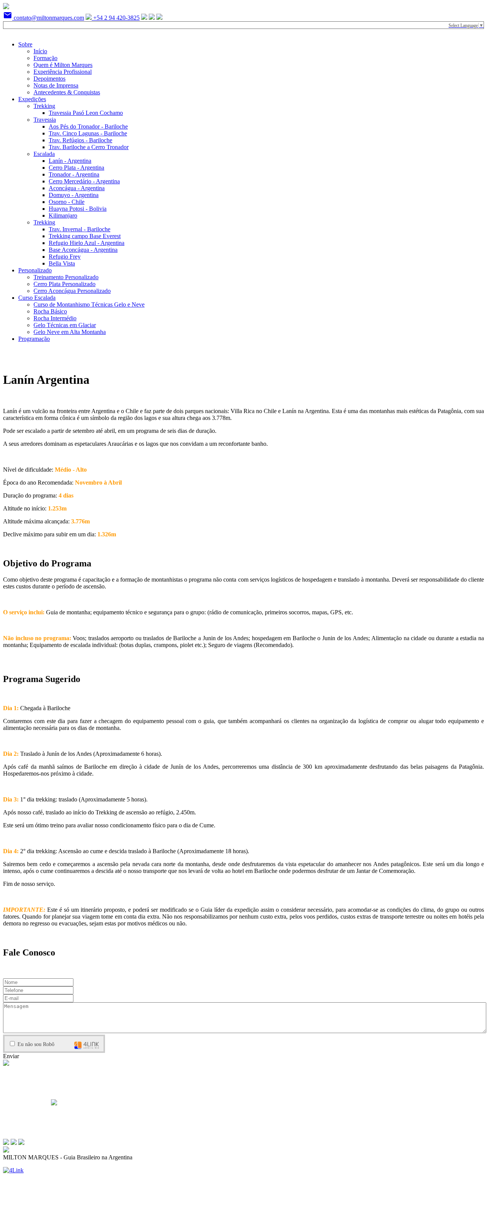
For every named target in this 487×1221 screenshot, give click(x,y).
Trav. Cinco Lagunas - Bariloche (88, 133)
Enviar (11, 1056)
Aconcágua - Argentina (77, 188)
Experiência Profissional (62, 71)
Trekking (44, 106)
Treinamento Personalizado (66, 277)
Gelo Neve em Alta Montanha (69, 332)
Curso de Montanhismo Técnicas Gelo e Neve (89, 304)
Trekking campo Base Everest (85, 236)
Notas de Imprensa (55, 85)
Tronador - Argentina (74, 174)
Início (40, 51)
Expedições (32, 99)
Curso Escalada (37, 297)
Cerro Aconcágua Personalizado (72, 291)
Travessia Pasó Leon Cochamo (86, 113)
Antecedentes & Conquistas (66, 92)
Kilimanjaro (63, 215)
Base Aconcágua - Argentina (83, 249)
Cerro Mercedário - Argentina (84, 181)
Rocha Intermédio (54, 318)
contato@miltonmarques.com (43, 17)
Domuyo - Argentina (74, 195)
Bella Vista (62, 263)
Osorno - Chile (66, 202)
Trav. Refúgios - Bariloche (80, 140)
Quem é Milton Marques (62, 65)
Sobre (25, 44)
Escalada (44, 154)
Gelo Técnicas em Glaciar (64, 325)
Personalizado (35, 270)
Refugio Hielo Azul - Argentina (86, 243)
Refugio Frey (65, 256)
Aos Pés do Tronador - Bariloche (88, 126)
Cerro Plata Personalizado (64, 284)
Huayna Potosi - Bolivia (78, 208)
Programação (34, 338)
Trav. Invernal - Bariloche (79, 229)
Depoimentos (49, 78)
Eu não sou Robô (35, 1044)
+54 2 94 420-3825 (116, 17)
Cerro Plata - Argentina (76, 167)
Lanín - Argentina (70, 160)
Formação (45, 58)
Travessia (44, 119)
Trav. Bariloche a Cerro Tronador (89, 147)
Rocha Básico (50, 311)
